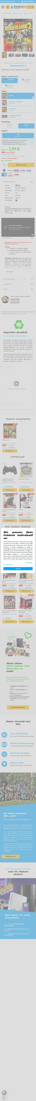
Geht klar (18, 568)
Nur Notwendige (8, 564)
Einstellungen (28, 563)
